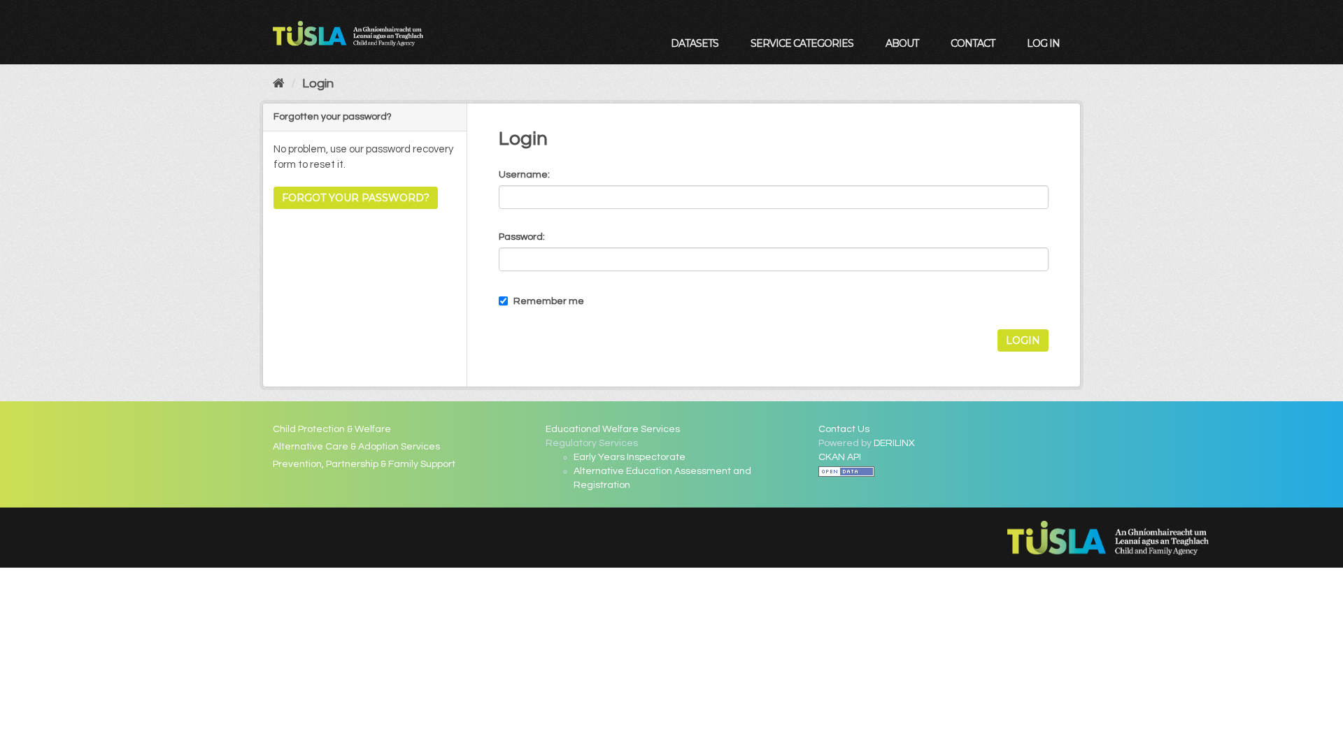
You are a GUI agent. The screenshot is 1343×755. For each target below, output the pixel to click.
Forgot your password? (355, 198)
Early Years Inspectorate (629, 457)
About (902, 43)
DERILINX (894, 443)
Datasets (694, 43)
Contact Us (843, 429)
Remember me (547, 301)
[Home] (279, 83)
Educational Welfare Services (613, 429)
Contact (973, 43)
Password (521, 237)
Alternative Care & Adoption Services (356, 447)
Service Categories (802, 43)
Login (318, 83)
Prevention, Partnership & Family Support (364, 464)
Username (523, 175)
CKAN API (839, 457)
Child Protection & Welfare (332, 429)
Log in (1043, 43)
